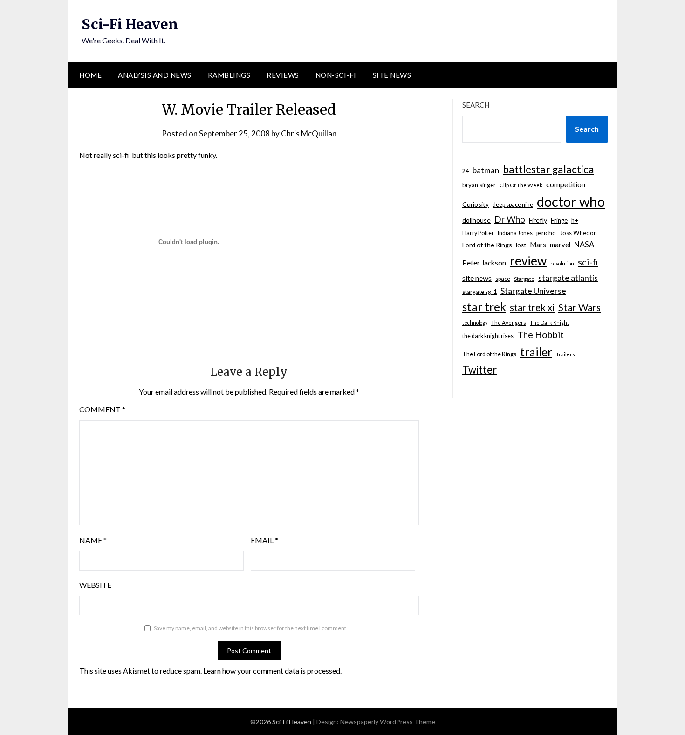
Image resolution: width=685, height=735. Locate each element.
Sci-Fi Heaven (130, 24)
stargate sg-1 (479, 291)
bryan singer (479, 185)
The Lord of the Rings (489, 354)
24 (465, 171)
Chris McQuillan (308, 133)
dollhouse (476, 220)
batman (486, 170)
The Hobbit (540, 334)
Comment (102, 409)
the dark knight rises (488, 336)
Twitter (479, 369)
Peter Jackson (484, 263)
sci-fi (588, 261)
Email (264, 540)
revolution (562, 263)
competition (565, 184)
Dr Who (509, 219)
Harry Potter (478, 233)
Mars (538, 244)
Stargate (524, 279)
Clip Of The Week (521, 185)
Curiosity (475, 204)
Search (475, 105)
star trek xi (532, 307)
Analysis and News (155, 75)
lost (521, 245)
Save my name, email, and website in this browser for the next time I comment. (251, 628)
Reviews (283, 75)
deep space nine (513, 204)
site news (477, 277)
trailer (536, 352)
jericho (546, 233)
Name (93, 540)
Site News (392, 75)
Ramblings (229, 75)
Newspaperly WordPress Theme (387, 722)
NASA (584, 244)
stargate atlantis (568, 277)
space (502, 278)
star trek (484, 306)
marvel (560, 244)
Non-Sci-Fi (335, 75)
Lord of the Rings (487, 245)
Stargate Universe (533, 291)
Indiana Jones (515, 233)
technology (474, 323)
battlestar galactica (548, 169)
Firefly (538, 220)
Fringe (559, 220)
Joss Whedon (578, 233)
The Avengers (508, 323)
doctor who (571, 201)
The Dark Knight (549, 323)
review (528, 260)
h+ (574, 220)
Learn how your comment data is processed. (272, 670)
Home (90, 75)
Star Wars (579, 307)
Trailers (565, 354)
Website (95, 584)
